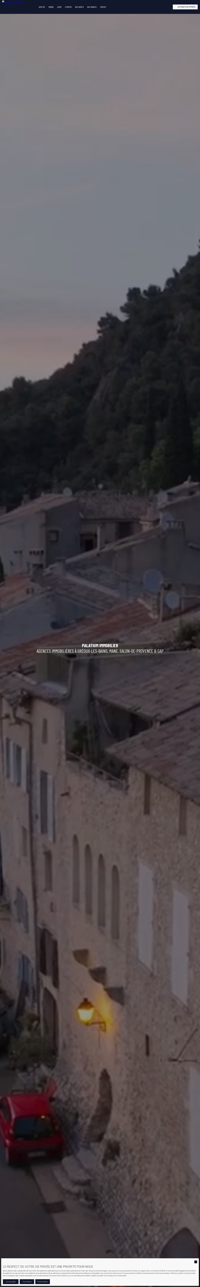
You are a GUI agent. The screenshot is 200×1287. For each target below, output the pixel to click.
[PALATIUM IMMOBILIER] (17, 7)
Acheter (42, 7)
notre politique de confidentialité (114, 1276)
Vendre (51, 7)
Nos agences (92, 7)
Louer (59, 7)
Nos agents (79, 7)
